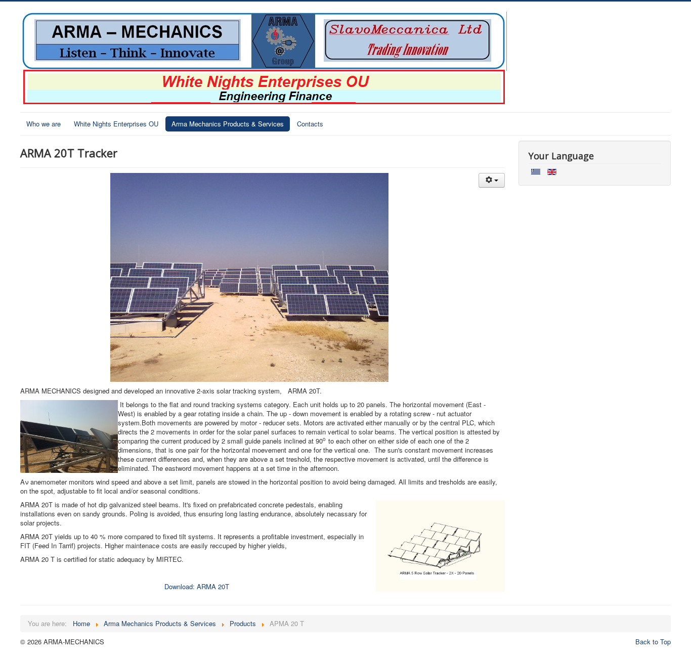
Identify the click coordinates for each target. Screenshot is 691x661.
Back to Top (653, 641)
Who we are (43, 123)
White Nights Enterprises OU (116, 123)
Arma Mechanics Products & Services (227, 123)
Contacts (310, 123)
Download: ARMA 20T (197, 586)
